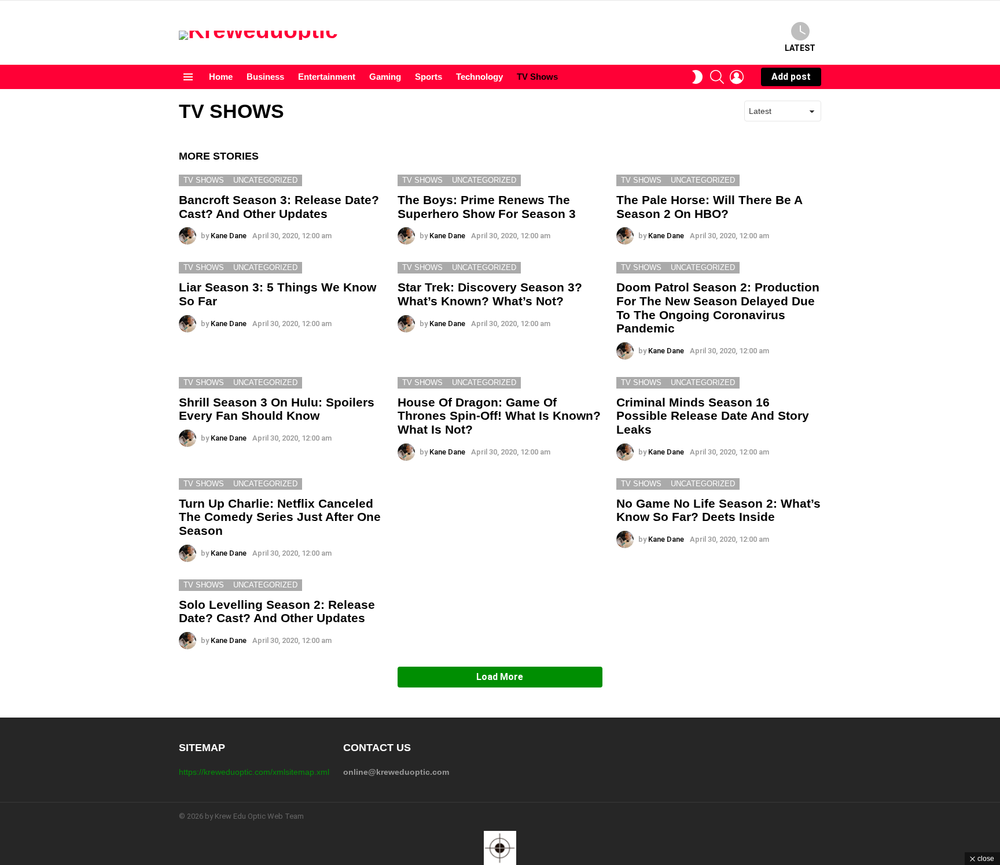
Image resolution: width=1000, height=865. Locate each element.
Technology (479, 77)
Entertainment (326, 77)
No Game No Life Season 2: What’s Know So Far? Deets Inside (718, 510)
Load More (499, 676)
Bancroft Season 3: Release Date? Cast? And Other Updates (279, 206)
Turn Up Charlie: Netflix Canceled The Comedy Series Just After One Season (280, 517)
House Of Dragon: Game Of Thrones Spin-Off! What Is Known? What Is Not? (499, 415)
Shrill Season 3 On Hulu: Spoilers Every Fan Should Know (276, 409)
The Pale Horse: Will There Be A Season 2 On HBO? (709, 206)
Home (221, 77)
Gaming (385, 77)
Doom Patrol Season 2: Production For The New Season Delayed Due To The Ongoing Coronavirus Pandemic (717, 307)
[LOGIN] (737, 76)
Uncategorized (265, 180)
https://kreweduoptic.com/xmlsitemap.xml (254, 772)
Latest (800, 48)
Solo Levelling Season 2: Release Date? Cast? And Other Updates (277, 611)
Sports (428, 77)
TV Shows (537, 77)
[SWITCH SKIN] (697, 76)
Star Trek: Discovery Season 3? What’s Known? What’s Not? (490, 294)
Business (265, 77)
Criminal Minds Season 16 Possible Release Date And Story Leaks (712, 415)
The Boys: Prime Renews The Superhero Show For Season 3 (487, 206)
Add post (791, 76)
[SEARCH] (717, 76)
